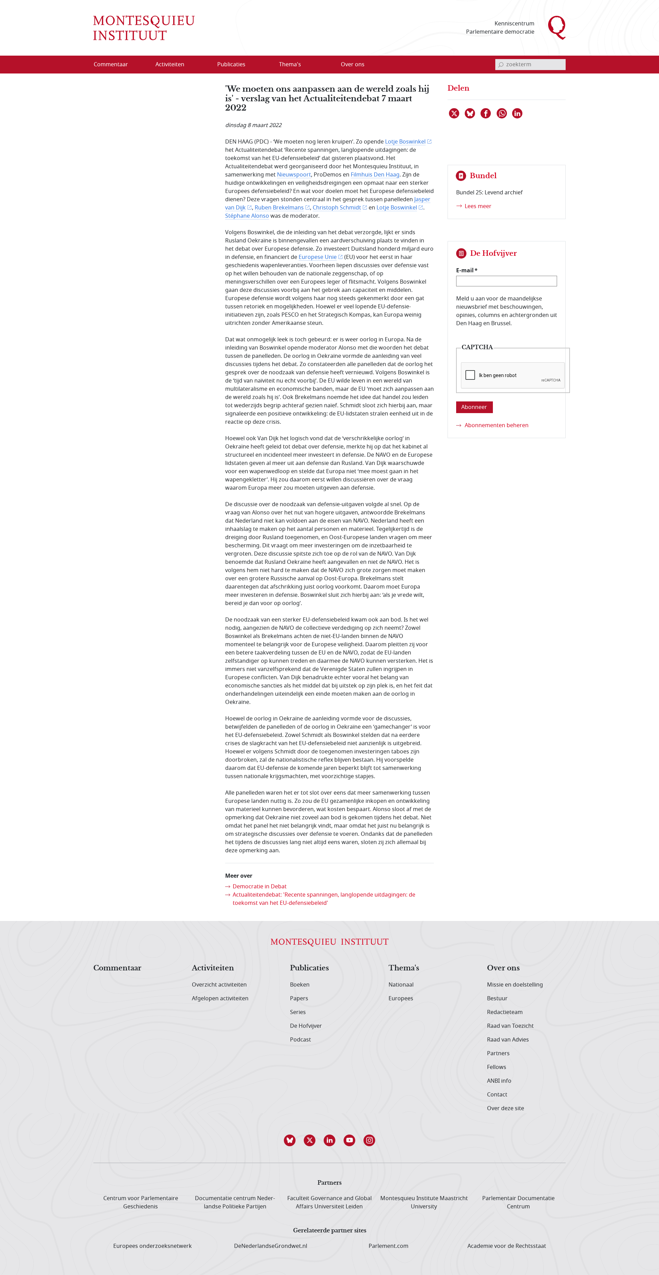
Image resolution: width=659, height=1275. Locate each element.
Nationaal (401, 985)
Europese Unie (318, 257)
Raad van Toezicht (510, 1026)
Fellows (496, 1067)
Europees (401, 998)
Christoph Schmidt (337, 208)
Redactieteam (505, 1012)
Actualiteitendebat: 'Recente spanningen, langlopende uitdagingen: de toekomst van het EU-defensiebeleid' (324, 899)
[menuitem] (115, 64)
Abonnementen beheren (497, 425)
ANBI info (499, 1081)
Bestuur (497, 998)
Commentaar (117, 968)
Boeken (300, 985)
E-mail (465, 270)
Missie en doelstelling (515, 985)
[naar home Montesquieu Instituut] (144, 27)
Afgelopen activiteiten (220, 998)
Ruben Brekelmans (279, 208)
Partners (498, 1053)
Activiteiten (213, 968)
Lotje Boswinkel (405, 142)
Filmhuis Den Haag (375, 175)
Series (298, 1012)
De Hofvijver (306, 1026)
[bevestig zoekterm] (501, 64)
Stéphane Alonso (247, 216)
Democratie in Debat (260, 887)
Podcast (300, 1040)
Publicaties (309, 968)
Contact (497, 1095)
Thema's (404, 968)
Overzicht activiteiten (219, 985)
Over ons (503, 968)
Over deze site (505, 1108)
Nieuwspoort (294, 175)
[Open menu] (202, 65)
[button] (290, 1140)
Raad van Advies (508, 1040)
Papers (299, 998)
